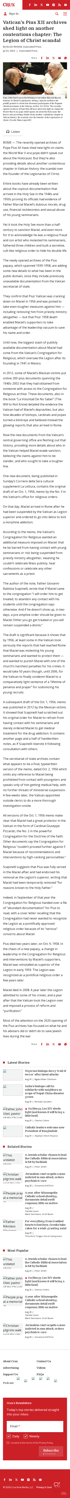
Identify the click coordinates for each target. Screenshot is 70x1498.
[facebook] (30, 5)
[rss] (60, 5)
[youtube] (48, 5)
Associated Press (32, 46)
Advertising (11, 1367)
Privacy (40, 1487)
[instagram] (54, 5)
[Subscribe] (66, 5)
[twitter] (42, 5)
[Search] (57, 14)
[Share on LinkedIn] (48, 58)
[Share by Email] (60, 58)
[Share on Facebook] (42, 58)
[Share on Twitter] (54, 58)
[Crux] (9, 5)
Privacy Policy (46, 1442)
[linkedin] (36, 5)
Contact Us (44, 1361)
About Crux (10, 1361)
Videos (41, 1367)
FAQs (40, 1374)
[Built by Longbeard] (64, 1493)
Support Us (10, 1374)
